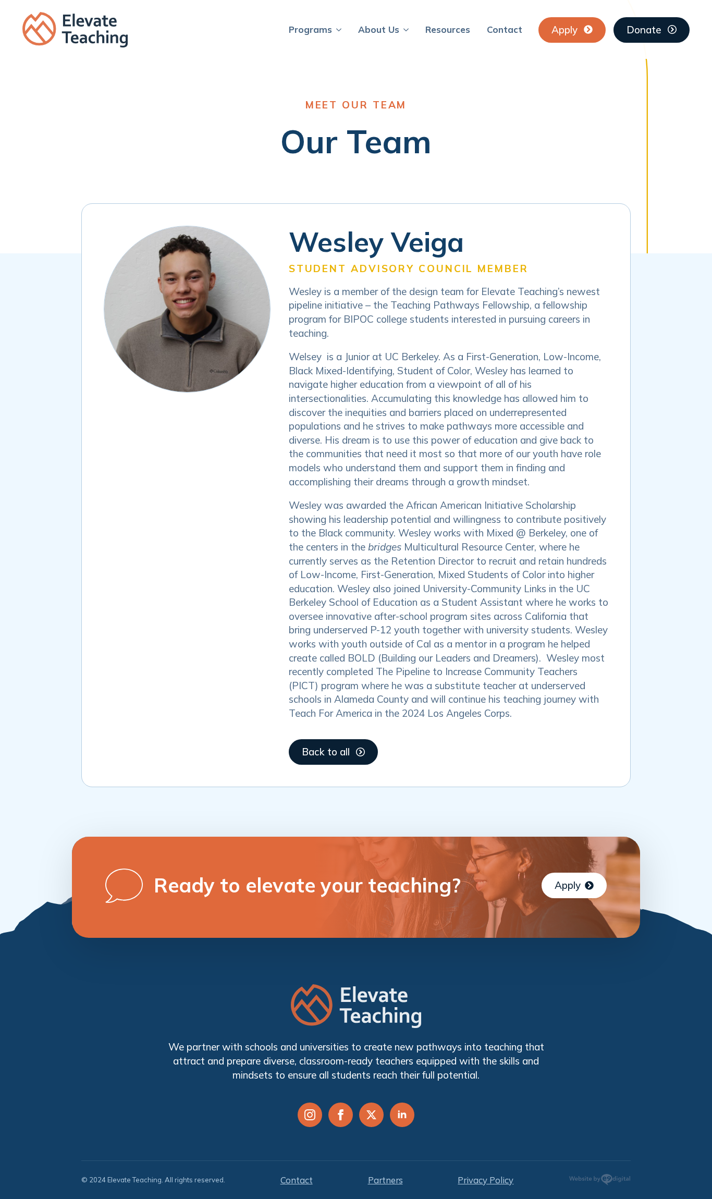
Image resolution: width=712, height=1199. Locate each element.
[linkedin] (402, 1115)
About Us (378, 29)
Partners (385, 1179)
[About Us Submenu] (408, 29)
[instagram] (310, 1115)
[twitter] (371, 1115)
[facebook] (340, 1115)
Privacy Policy (485, 1179)
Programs (310, 29)
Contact (504, 29)
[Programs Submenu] (341, 29)
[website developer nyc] (600, 1181)
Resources (447, 29)
